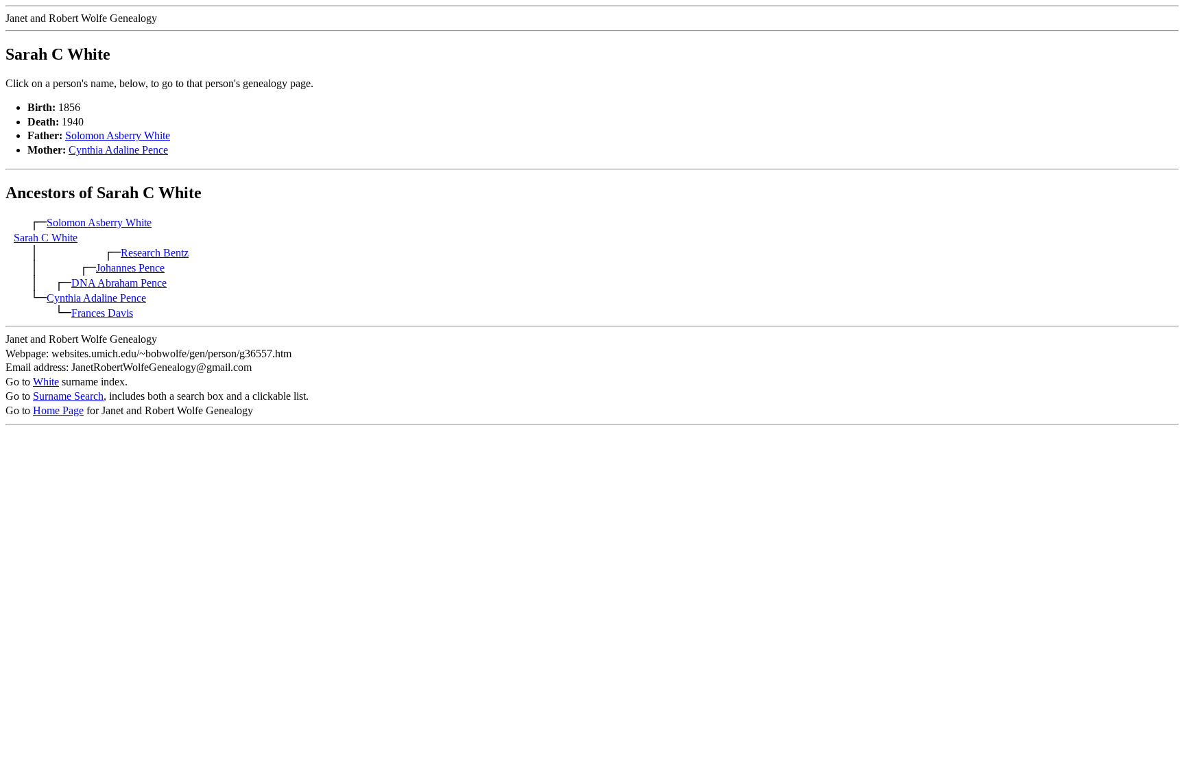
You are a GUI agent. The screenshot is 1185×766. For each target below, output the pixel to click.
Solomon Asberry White (117, 135)
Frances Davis (102, 313)
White (46, 381)
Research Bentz (155, 253)
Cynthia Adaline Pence (118, 150)
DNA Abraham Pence (119, 283)
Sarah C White (45, 237)
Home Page (58, 410)
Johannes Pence (130, 268)
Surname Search (68, 396)
